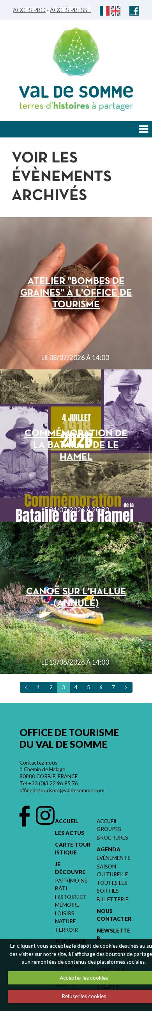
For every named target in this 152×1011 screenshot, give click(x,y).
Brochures (112, 837)
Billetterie (112, 899)
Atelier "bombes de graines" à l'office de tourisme (76, 293)
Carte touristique (72, 849)
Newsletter (113, 934)
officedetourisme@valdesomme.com (61, 790)
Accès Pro (29, 9)
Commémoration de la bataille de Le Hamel (76, 445)
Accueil (66, 821)
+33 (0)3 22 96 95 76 (53, 783)
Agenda (108, 849)
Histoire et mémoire (71, 901)
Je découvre (70, 868)
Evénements (114, 858)
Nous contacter (114, 915)
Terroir (66, 930)
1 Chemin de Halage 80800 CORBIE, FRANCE (48, 772)
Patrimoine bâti (71, 884)
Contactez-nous (38, 763)
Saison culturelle (112, 870)
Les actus (69, 833)
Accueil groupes (109, 825)
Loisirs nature (65, 917)
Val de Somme (76, 92)
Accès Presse (70, 9)
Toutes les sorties (112, 887)
